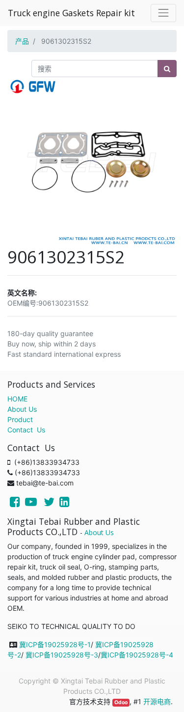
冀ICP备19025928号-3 (62, 655)
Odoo (121, 702)
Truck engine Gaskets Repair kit (71, 13)
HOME (17, 399)
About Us (22, 409)
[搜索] (167, 68)
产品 (22, 41)
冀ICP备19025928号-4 (137, 655)
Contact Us (26, 430)
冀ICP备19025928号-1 (55, 644)
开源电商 (157, 701)
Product (20, 419)
